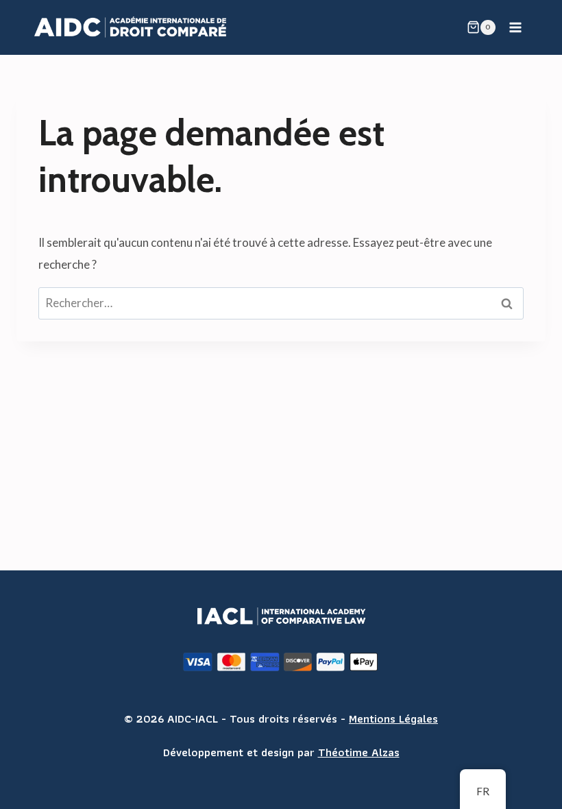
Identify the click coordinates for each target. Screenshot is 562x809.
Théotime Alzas (359, 752)
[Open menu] (515, 27)
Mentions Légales (393, 718)
